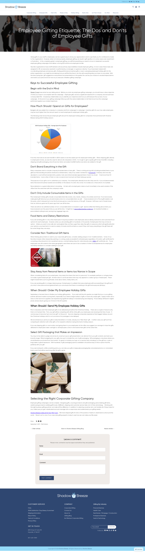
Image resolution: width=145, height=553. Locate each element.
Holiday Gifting (75, 12)
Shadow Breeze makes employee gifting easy (44, 413)
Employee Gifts (43, 12)
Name (41, 446)
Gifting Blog (68, 515)
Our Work (107, 12)
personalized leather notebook (83, 209)
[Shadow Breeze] (15, 7)
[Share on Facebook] (38, 421)
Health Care (97, 510)
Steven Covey (35, 92)
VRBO (94, 241)
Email (41, 454)
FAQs (29, 508)
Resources (115, 12)
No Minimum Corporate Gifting (73, 518)
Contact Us (67, 510)
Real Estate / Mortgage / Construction (105, 513)
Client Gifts (54, 12)
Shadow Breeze (63, 548)
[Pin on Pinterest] (40, 421)
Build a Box (85, 12)
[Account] (136, 7)
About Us (67, 513)
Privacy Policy (32, 521)
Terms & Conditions (34, 518)
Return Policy (32, 515)
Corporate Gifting (31, 12)
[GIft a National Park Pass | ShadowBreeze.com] (45, 267)
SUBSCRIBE (112, 526)
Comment (42, 462)
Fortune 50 (92, 172)
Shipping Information (34, 513)
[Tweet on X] (36, 421)
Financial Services (98, 508)
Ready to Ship (64, 12)
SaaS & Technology (99, 518)
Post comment (47, 478)
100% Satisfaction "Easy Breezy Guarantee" (41, 510)
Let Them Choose (96, 12)
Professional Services (99, 515)
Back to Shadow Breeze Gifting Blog (72, 428)
